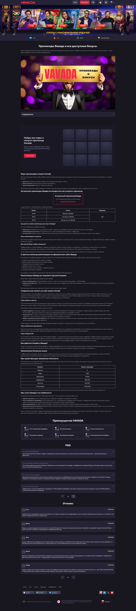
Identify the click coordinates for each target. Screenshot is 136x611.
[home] (28, 2)
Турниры (43, 587)
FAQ (60, 587)
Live (30, 587)
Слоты (25, 587)
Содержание (52, 587)
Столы (36, 587)
